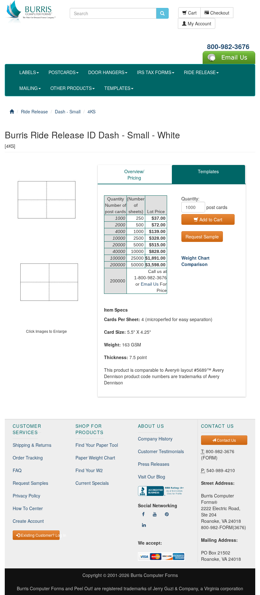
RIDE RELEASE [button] (200, 72)
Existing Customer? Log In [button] (40, 535)
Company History (155, 438)
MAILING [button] (28, 88)
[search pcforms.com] (162, 13)
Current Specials (92, 483)
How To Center (28, 508)
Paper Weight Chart (95, 457)
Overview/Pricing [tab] (134, 174)
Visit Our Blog (151, 476)
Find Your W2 (89, 470)
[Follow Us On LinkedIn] (144, 524)
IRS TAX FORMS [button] (154, 72)
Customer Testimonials (161, 451)
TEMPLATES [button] (117, 88)
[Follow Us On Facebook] (143, 514)
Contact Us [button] (226, 440)
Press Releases (153, 464)
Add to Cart (210, 219)
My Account (198, 23)
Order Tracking (28, 457)
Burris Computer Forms (154, 575)
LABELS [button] (27, 72)
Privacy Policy (26, 495)
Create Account (28, 521)
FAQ (17, 470)
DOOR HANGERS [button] (106, 72)
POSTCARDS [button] (62, 72)
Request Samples (30, 483)
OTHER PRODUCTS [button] (71, 88)
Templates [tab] (208, 171)
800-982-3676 (228, 46)
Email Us (150, 284)
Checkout (219, 12)
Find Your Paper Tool (96, 445)
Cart (192, 12)
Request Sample (202, 236)
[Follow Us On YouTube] (155, 514)
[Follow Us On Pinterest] (167, 514)
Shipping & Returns (32, 445)
